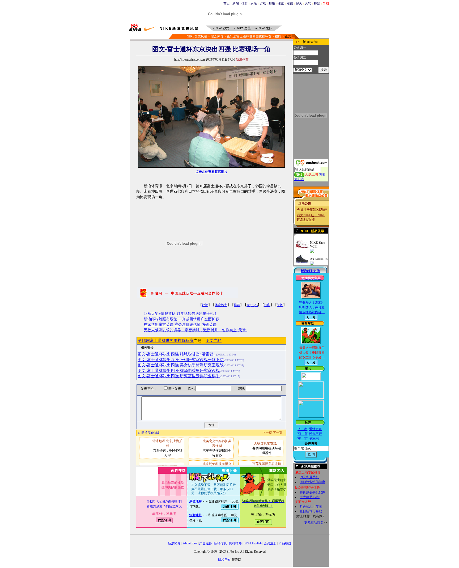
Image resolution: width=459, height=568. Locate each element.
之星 (244, 28)
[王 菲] (302, 438)
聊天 (299, 3)
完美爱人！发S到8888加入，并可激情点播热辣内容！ (312, 307)
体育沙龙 (221, 305)
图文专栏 (214, 340)
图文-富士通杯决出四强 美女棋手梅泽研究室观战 (181, 365)
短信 (290, 3)
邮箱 (272, 3)
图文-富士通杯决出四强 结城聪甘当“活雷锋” (176, 354)
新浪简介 (174, 543)
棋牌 (278, 36)
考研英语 (209, 325)
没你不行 (315, 434)
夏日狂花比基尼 (311, 511)
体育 (244, 3)
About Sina (190, 543)
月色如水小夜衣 (311, 506)
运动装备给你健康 (312, 482)
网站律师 (235, 543)
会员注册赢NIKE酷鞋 (312, 209)
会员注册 (270, 543)
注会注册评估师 (188, 325)
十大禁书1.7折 (310, 497)
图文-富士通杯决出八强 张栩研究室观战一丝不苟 (181, 360)
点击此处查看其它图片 (211, 171)
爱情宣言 (315, 429)
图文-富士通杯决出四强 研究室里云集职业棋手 (179, 376)
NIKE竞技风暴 (197, 36)
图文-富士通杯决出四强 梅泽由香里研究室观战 (179, 370)
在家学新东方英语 (158, 325)
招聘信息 (220, 543)
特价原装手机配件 (312, 492)
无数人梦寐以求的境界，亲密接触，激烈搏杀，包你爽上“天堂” (195, 330)
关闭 (280, 305)
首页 (226, 3)
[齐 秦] (302, 429)
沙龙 (222, 28)
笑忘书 (314, 438)
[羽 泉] (302, 434)
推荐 (237, 305)
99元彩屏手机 (309, 477)
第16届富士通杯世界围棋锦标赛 (249, 36)
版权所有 (224, 560)
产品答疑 (285, 543)
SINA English (253, 543)
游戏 (263, 3)
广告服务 (205, 543)
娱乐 (253, 3)
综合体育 (217, 36)
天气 (308, 3)
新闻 (235, 3)
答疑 (317, 3)
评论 (205, 305)
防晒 (322, 174)
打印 (267, 305)
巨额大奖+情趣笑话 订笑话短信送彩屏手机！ (181, 314)
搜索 (281, 3)
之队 (265, 28)
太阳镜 (299, 179)
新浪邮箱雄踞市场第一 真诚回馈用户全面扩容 (181, 319)
